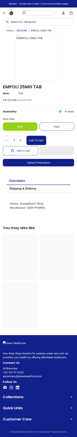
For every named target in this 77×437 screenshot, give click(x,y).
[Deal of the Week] (12, 13)
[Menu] (4, 13)
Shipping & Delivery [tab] (22, 188)
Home (9, 30)
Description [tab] (17, 180)
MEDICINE (21, 30)
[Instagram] (11, 387)
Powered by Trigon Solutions (52, 431)
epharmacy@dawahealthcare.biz (22, 376)
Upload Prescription (38, 162)
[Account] (63, 13)
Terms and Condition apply (54, 3)
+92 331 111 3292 (13, 372)
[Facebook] (5, 387)
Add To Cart (36, 140)
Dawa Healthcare (28, 431)
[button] (56, 150)
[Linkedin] (17, 387)
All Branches (10, 368)
